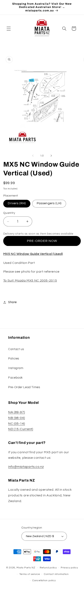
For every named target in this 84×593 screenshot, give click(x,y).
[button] (8, 28)
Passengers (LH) (49, 203)
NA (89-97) (16, 412)
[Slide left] (32, 155)
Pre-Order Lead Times (24, 387)
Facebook (15, 377)
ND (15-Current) (20, 429)
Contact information (56, 574)
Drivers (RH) (17, 203)
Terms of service (29, 574)
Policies (13, 358)
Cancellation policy (44, 580)
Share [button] (12, 302)
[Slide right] (51, 155)
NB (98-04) (16, 417)
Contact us (16, 349)
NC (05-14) (16, 423)
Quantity (9, 213)
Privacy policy (69, 568)
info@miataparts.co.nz (26, 466)
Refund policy (48, 568)
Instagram (15, 368)
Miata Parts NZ (26, 568)
